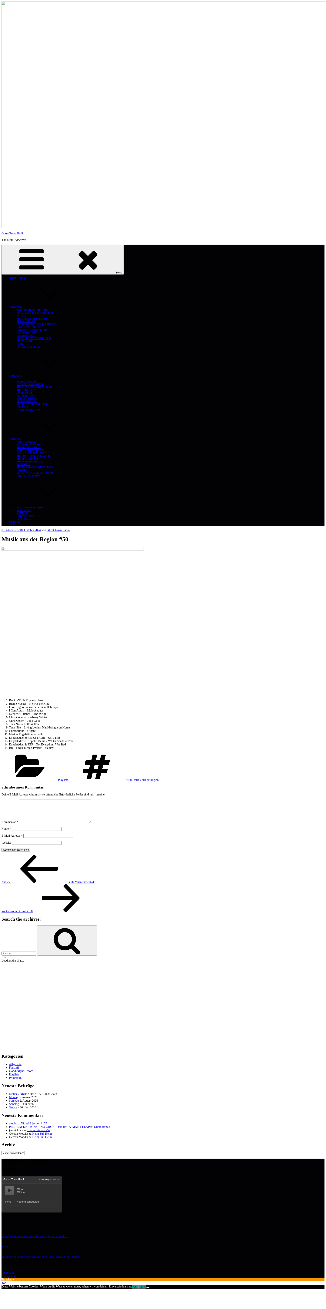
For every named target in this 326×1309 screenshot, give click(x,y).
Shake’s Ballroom (29, 447)
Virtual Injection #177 (34, 1123)
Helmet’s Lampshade (30, 384)
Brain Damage (26, 321)
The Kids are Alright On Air (35, 387)
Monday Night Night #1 (23, 1093)
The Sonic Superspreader (33, 456)
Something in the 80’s (30, 450)
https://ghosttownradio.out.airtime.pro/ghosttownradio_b (35, 1236)
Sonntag (14, 1100)
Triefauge (23, 464)
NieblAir (22, 407)
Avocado (22, 315)
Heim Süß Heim (26, 381)
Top (4, 1282)
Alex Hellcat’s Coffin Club (35, 313)
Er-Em (128, 780)
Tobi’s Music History (30, 461)
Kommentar (10, 822)
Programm (15, 1077)
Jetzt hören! (17, 278)
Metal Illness (26, 395)
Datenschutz (25, 516)
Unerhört (23, 470)
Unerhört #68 (102, 1126)
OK (135, 1286)
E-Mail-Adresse (12, 835)
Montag (13, 1097)
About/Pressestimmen (31, 507)
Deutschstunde (27, 332)
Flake (20, 344)
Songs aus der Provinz (31, 453)
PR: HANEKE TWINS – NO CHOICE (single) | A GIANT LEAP (49, 1126)
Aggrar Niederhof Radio (33, 310)
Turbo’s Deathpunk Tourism (35, 467)
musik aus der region (146, 780)
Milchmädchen (27, 401)
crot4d (13, 1123)
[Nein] (147, 1287)
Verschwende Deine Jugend (35, 473)
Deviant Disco (26, 335)
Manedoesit (24, 393)
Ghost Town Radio (13, 233)
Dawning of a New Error (32, 330)
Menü (119, 272)
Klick (5, 1246)
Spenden (14, 522)
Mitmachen (24, 510)
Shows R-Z (15, 439)
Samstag (14, 1107)
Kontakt (22, 513)
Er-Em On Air (25, 341)
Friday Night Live (28, 347)
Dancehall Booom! (29, 327)
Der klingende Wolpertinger (36, 324)
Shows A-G (15, 307)
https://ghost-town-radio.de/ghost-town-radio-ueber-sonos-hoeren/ (41, 1256)
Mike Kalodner (27, 398)
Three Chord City (28, 458)
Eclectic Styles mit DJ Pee (34, 338)
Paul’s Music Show (28, 410)
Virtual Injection (29, 475)
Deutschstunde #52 (38, 1130)
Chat (12, 524)
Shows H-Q (15, 376)
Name (6, 828)
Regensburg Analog (30, 444)
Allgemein (15, 1064)
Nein (142, 1286)
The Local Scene (27, 390)
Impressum (24, 519)
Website (6, 842)
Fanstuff (14, 1067)
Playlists (63, 780)
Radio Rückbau (27, 441)
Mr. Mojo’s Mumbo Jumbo (32, 404)
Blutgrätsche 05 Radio (32, 318)
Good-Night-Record (21, 1071)
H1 (18, 378)
